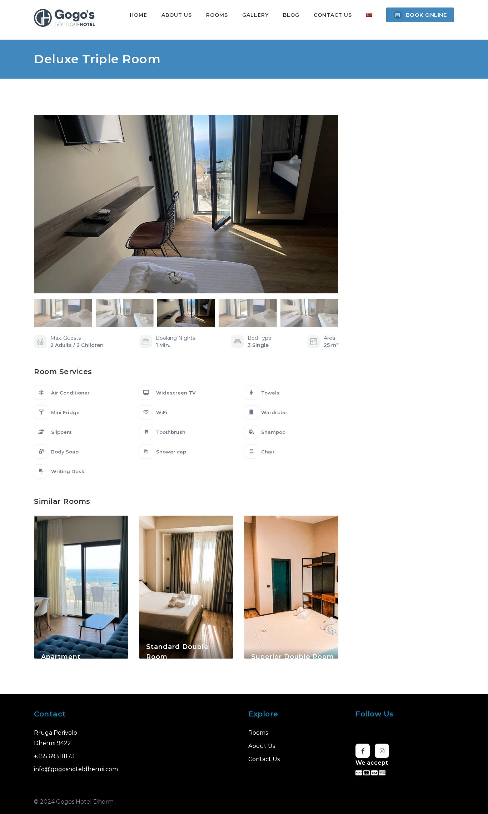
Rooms (217, 15)
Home (138, 15)
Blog (291, 15)
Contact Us (333, 15)
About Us (176, 15)
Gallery (255, 15)
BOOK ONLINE (426, 14)
